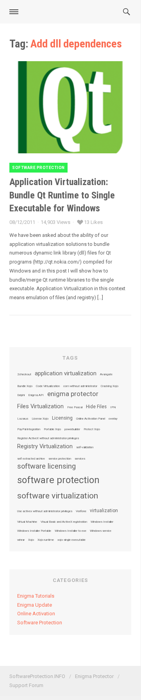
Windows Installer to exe (70, 531)
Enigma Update (34, 605)
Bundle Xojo (24, 386)
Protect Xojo (92, 429)
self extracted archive (31, 458)
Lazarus (22, 418)
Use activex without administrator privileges (44, 511)
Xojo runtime (45, 540)
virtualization (104, 511)
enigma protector (72, 394)
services (80, 458)
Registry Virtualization (45, 446)
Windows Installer (102, 522)
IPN (113, 407)
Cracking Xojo (109, 386)
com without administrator (80, 386)
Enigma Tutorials (35, 596)
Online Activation (36, 613)
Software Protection (38, 167)
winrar (21, 540)
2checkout (24, 374)
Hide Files (96, 407)
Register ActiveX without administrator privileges (48, 438)
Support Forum (26, 685)
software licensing (46, 466)
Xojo (31, 540)
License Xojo (40, 418)
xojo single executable (71, 540)
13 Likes (93, 222)
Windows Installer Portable (34, 531)
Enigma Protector (94, 676)
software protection (58, 480)
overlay (113, 418)
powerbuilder (72, 429)
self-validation (84, 447)
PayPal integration (28, 429)
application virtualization (65, 373)
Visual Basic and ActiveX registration (64, 522)
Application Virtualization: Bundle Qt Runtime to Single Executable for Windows (62, 195)
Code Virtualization (48, 386)
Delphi (21, 395)
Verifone (81, 511)
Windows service (100, 531)
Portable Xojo (52, 429)
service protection (59, 458)
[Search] (129, 12)
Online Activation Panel (90, 418)
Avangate (106, 374)
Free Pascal (74, 407)
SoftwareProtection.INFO (37, 676)
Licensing (62, 418)
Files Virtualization (40, 406)
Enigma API (36, 395)
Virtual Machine (27, 522)
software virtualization (57, 496)
